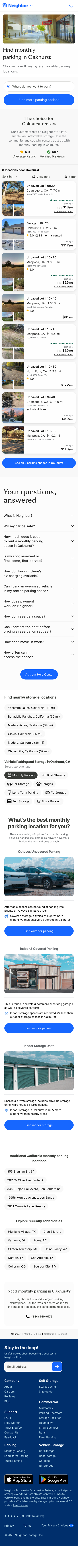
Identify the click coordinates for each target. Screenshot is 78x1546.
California (49, 1334)
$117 (65, 245)
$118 (65, 449)
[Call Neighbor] (71, 6)
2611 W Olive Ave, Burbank (25, 1180)
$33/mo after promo (63, 211)
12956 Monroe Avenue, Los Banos (30, 1197)
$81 (66, 317)
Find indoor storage (39, 1125)
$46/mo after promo (63, 286)
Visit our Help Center (39, 674)
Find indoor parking (39, 1028)
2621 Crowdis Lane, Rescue (26, 1206)
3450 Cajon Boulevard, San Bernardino (34, 1189)
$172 (65, 385)
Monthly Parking (32, 1334)
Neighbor (15, 1334)
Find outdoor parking (39, 931)
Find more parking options (39, 100)
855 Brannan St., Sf (20, 1171)
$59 (65, 418)
